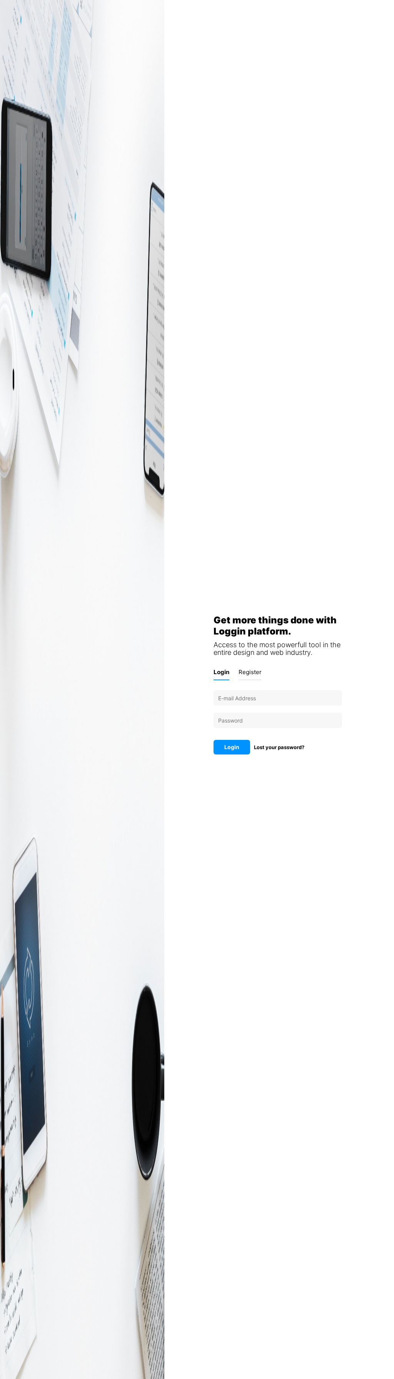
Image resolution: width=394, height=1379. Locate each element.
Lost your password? (279, 747)
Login (221, 672)
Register (250, 672)
